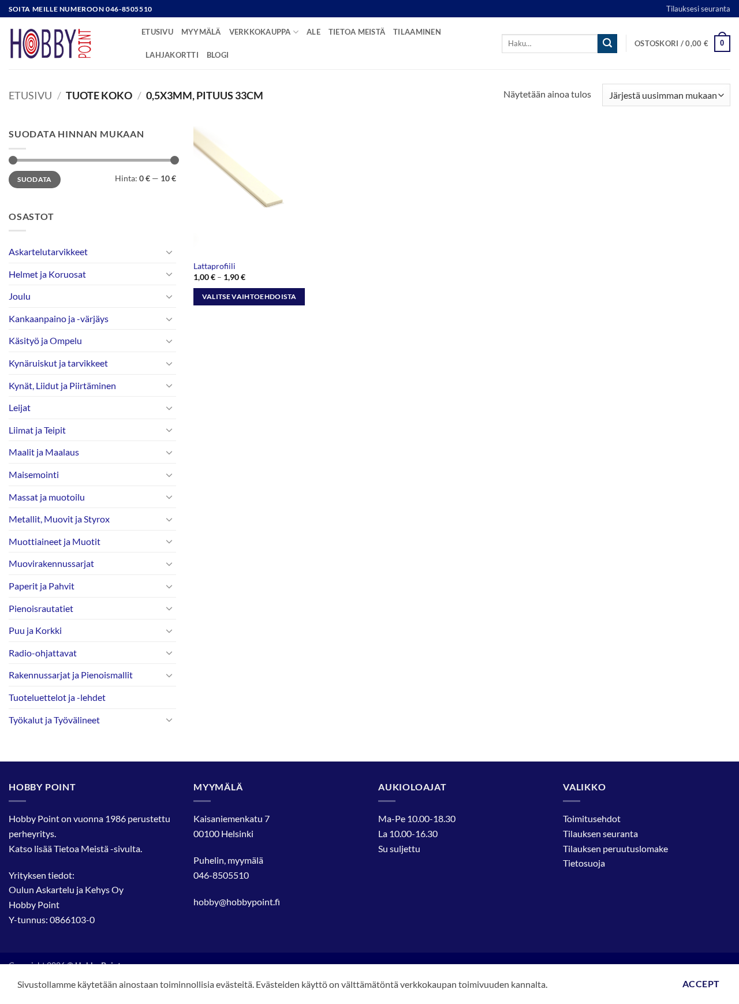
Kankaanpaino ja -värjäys (59, 318)
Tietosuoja (584, 862)
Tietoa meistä (357, 31)
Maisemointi (34, 474)
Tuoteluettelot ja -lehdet (57, 697)
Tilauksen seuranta (600, 833)
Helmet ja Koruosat (47, 273)
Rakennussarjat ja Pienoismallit (71, 674)
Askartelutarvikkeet (48, 251)
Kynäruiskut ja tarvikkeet (58, 362)
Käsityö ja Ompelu (45, 340)
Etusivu (157, 31)
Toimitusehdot (592, 818)
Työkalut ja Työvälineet (54, 719)
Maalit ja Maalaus (44, 451)
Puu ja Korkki (35, 630)
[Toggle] (169, 252)
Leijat (20, 407)
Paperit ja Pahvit (41, 585)
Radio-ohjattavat (43, 652)
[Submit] (607, 44)
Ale (313, 31)
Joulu (20, 295)
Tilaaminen (417, 31)
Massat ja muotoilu (47, 496)
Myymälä (201, 31)
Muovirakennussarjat (51, 563)
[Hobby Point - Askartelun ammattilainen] (66, 43)
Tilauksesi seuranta (698, 8)
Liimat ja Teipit (37, 429)
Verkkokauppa (260, 31)
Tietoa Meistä (81, 848)
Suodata (34, 179)
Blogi (218, 54)
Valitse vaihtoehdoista (249, 296)
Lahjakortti (172, 54)
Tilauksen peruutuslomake (615, 848)
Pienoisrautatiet (41, 608)
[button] (682, 44)
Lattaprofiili (214, 266)
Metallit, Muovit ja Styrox (59, 518)
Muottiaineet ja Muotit (54, 541)
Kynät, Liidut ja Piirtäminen (62, 385)
